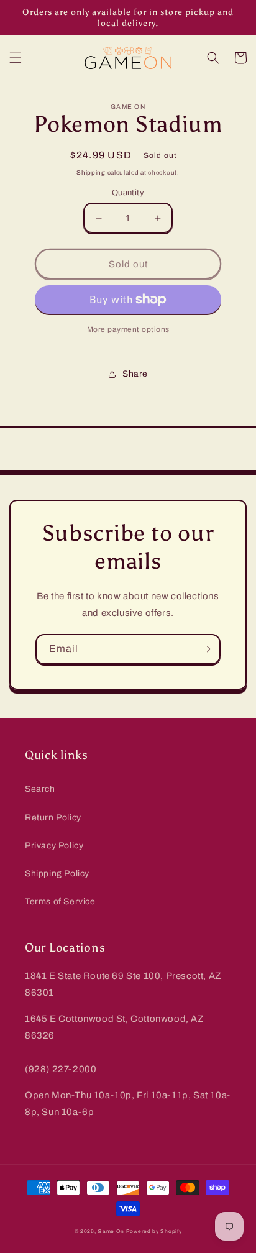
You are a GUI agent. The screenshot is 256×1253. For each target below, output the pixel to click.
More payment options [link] (128, 329)
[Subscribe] (205, 649)
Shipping (91, 172)
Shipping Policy (57, 873)
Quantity (128, 192)
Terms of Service (60, 901)
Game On (111, 1231)
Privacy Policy (54, 845)
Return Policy (53, 817)
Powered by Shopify (154, 1231)
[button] (15, 57)
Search (40, 789)
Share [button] (135, 374)
